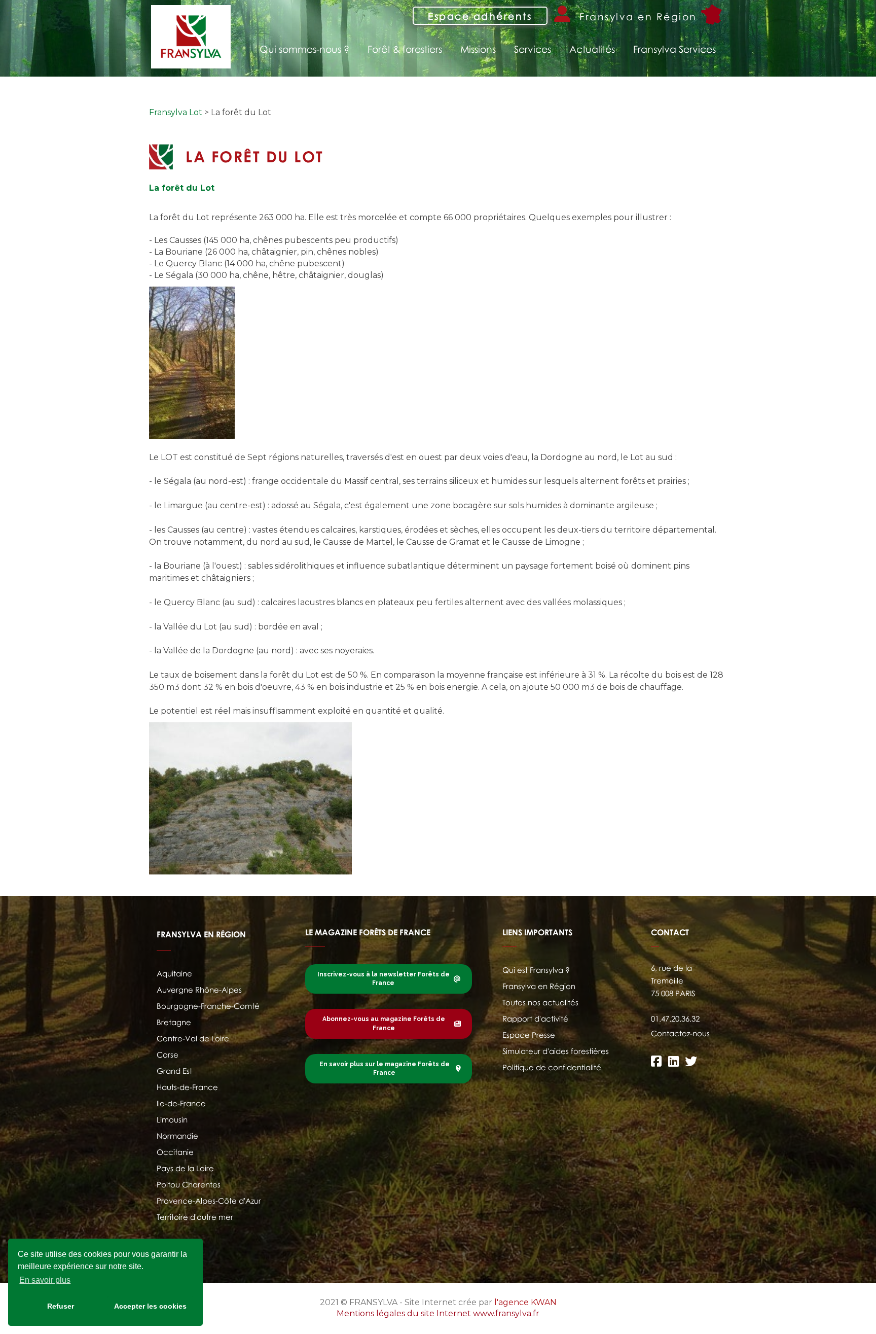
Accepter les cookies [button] (150, 1306)
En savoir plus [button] (44, 1280)
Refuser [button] (60, 1306)
